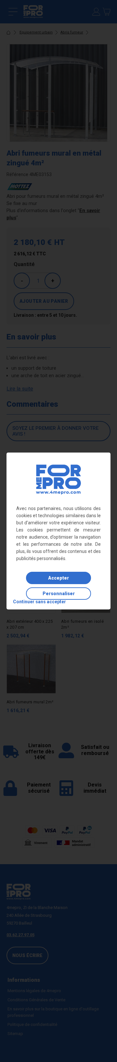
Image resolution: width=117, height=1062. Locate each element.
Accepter (58, 578)
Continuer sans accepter (39, 601)
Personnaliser (59, 593)
